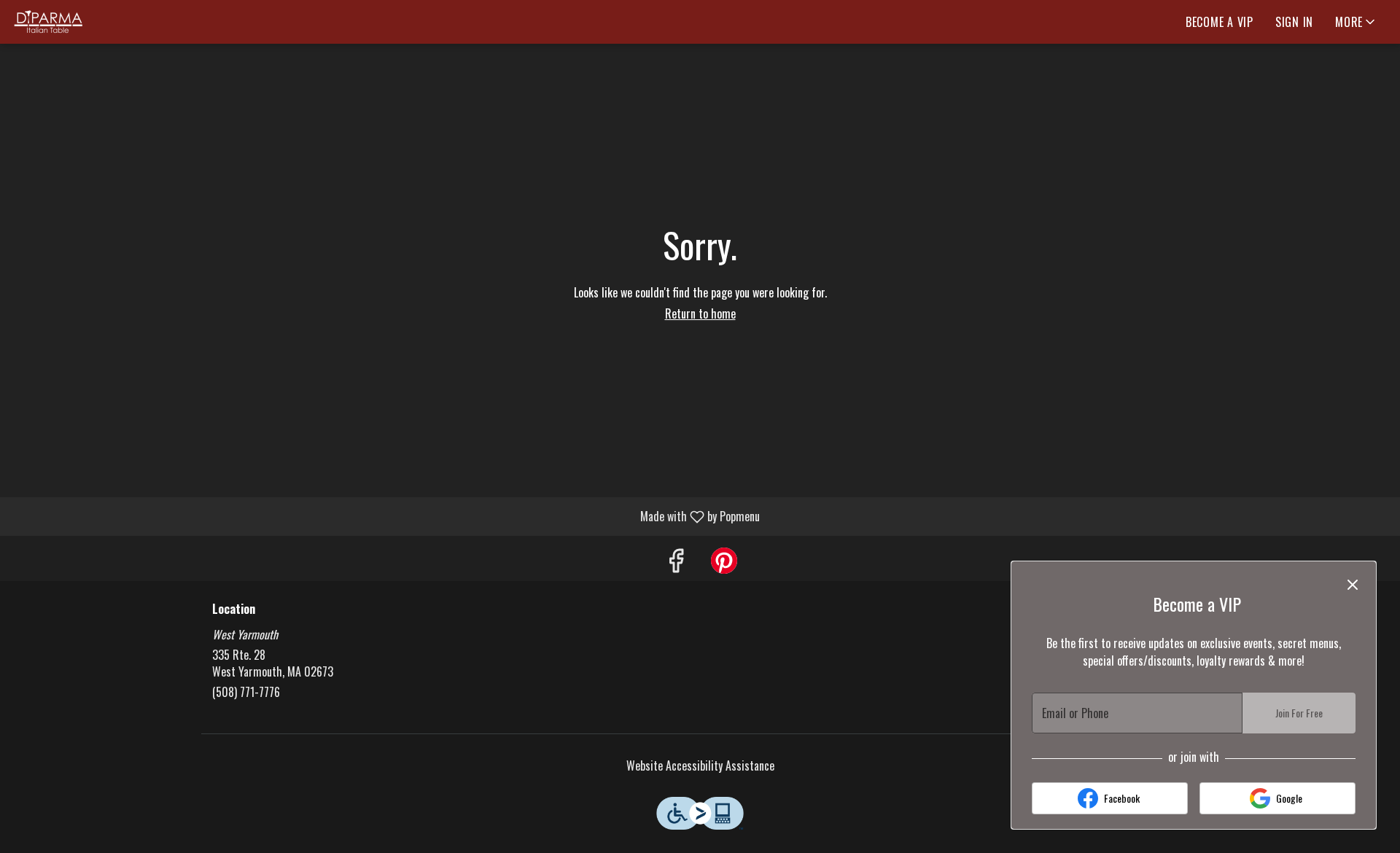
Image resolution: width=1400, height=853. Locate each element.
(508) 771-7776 (246, 692)
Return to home (700, 313)
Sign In (1294, 22)
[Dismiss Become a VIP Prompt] (1352, 584)
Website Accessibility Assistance (700, 765)
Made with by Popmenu (385, 516)
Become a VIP (1219, 22)
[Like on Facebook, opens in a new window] (676, 561)
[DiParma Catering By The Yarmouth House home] (77, 22)
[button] (1356, 21)
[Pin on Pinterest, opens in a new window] (724, 561)
